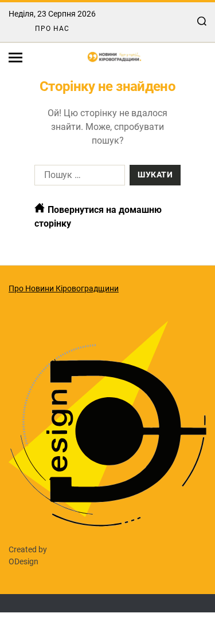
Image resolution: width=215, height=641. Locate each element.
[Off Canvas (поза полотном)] (15, 57)
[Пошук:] (77, 177)
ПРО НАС (52, 29)
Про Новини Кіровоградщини (64, 288)
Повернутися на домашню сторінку (98, 216)
